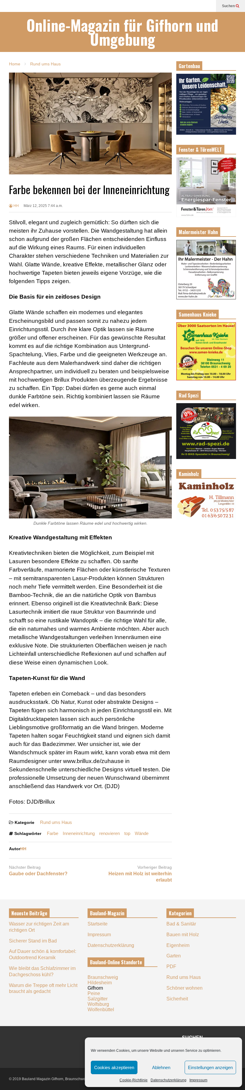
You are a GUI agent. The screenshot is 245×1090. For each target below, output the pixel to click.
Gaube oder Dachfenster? (38, 873)
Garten (173, 955)
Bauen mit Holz (182, 934)
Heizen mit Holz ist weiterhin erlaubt (140, 876)
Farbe (52, 833)
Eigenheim (177, 945)
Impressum (198, 1080)
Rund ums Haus (56, 822)
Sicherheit (177, 998)
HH (16, 206)
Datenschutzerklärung (168, 1080)
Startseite (98, 923)
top (127, 833)
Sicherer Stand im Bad (33, 940)
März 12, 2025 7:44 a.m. (43, 206)
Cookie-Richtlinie (134, 1080)
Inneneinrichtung (79, 833)
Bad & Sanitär (181, 923)
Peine (94, 993)
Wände (141, 833)
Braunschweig (103, 977)
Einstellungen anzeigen (210, 1067)
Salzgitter (98, 998)
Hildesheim (100, 982)
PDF (171, 966)
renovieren (109, 833)
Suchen (229, 6)
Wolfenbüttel (101, 1009)
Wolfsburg (98, 1004)
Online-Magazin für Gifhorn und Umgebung (122, 32)
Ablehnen (161, 1067)
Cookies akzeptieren (114, 1067)
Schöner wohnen (184, 988)
